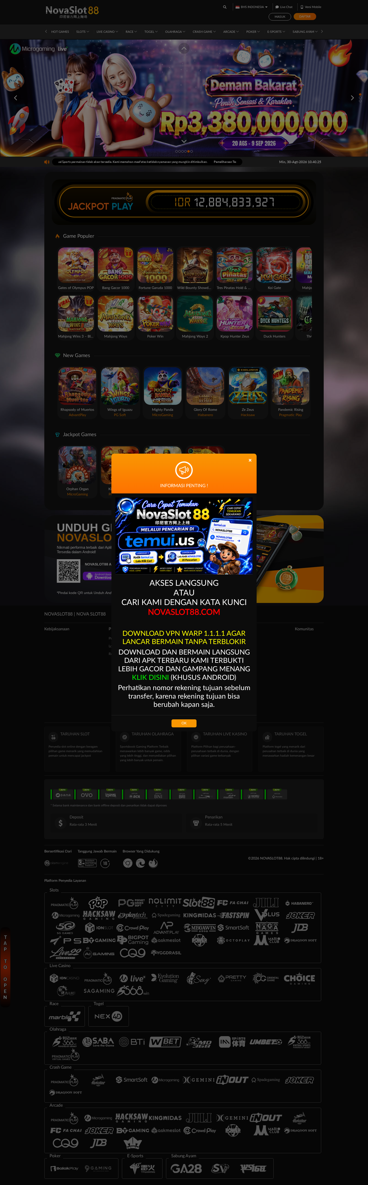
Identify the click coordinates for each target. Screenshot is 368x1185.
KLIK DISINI (150, 677)
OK (184, 723)
